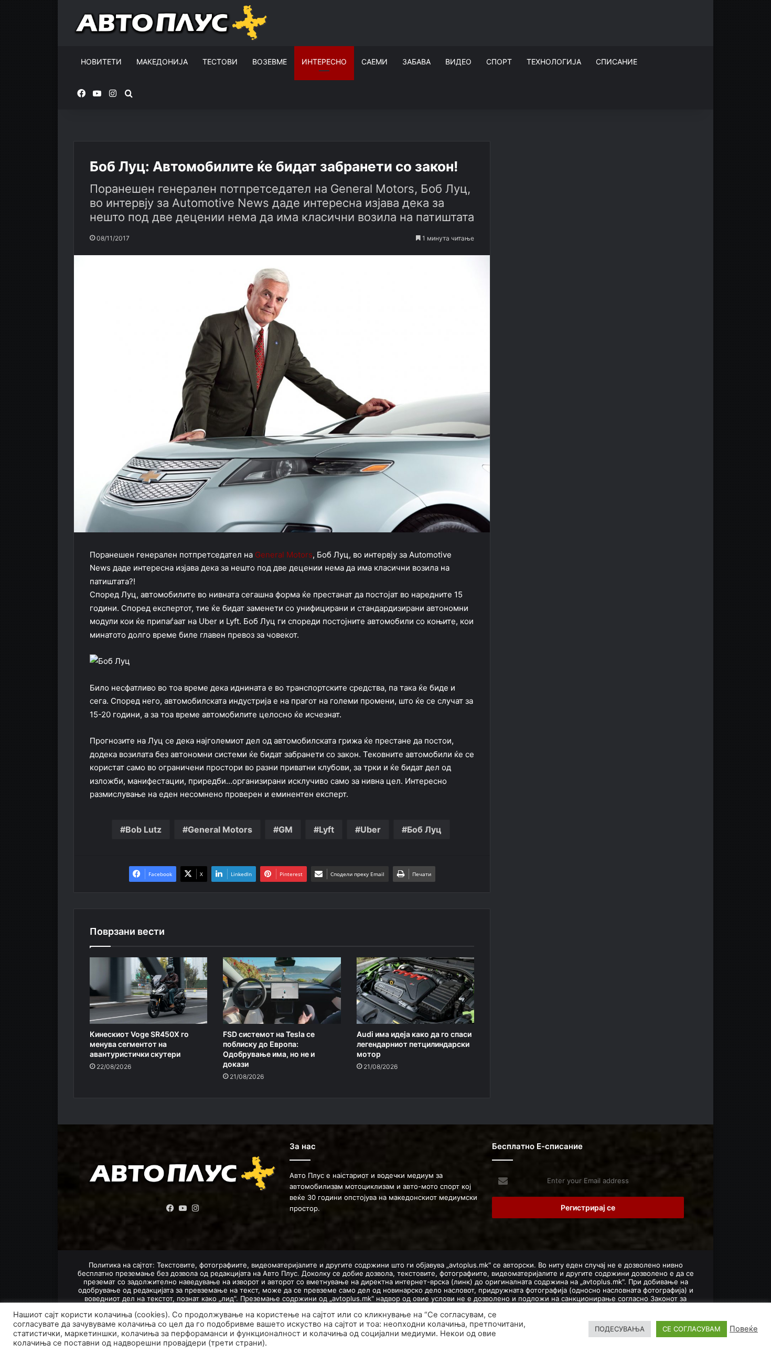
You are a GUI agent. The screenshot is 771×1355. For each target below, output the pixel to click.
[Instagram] (195, 1208)
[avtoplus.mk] (172, 23)
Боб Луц (424, 829)
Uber (370, 829)
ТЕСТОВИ (220, 61)
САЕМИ (374, 61)
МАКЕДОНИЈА (162, 61)
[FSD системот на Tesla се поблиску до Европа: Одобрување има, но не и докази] (281, 990)
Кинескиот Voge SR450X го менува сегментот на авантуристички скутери (139, 1044)
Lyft (326, 829)
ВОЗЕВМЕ (269, 61)
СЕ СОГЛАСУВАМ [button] (691, 1329)
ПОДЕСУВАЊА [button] (620, 1329)
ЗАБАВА (416, 61)
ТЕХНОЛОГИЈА (554, 61)
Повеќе (744, 1329)
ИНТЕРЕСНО (324, 61)
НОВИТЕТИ (101, 61)
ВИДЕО (458, 61)
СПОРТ (499, 61)
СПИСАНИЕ (616, 61)
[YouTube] (183, 1208)
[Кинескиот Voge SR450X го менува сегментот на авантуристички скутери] (148, 990)
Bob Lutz (143, 829)
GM (286, 829)
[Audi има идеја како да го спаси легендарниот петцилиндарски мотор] (415, 990)
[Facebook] (170, 1208)
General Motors (284, 555)
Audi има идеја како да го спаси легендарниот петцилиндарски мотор (414, 1044)
